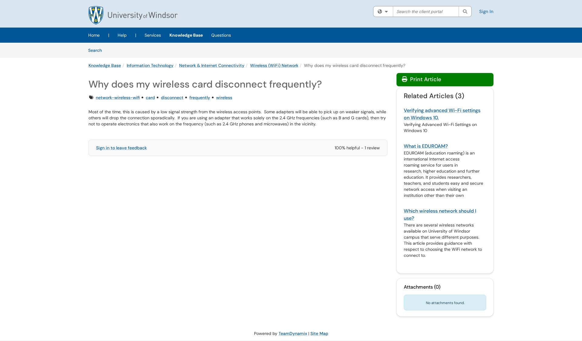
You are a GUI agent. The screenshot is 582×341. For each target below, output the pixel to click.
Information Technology (150, 65)
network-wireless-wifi (118, 97)
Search (97, 50)
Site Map (319, 333)
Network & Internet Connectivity (211, 65)
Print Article (425, 79)
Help (122, 35)
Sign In (486, 11)
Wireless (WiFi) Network (274, 65)
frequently (199, 97)
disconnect (172, 97)
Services (153, 35)
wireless (224, 97)
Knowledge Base (186, 35)
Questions (221, 35)
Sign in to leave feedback (121, 148)
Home (94, 35)
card (150, 97)
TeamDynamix (293, 333)
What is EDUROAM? (426, 146)
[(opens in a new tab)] (133, 15)
